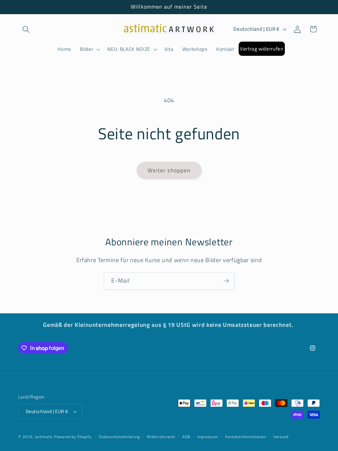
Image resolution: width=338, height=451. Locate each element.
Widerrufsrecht (161, 437)
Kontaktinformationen (245, 437)
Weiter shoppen (169, 170)
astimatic (44, 437)
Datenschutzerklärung (119, 437)
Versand (280, 437)
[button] (26, 29)
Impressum (207, 437)
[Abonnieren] (226, 281)
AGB (186, 437)
